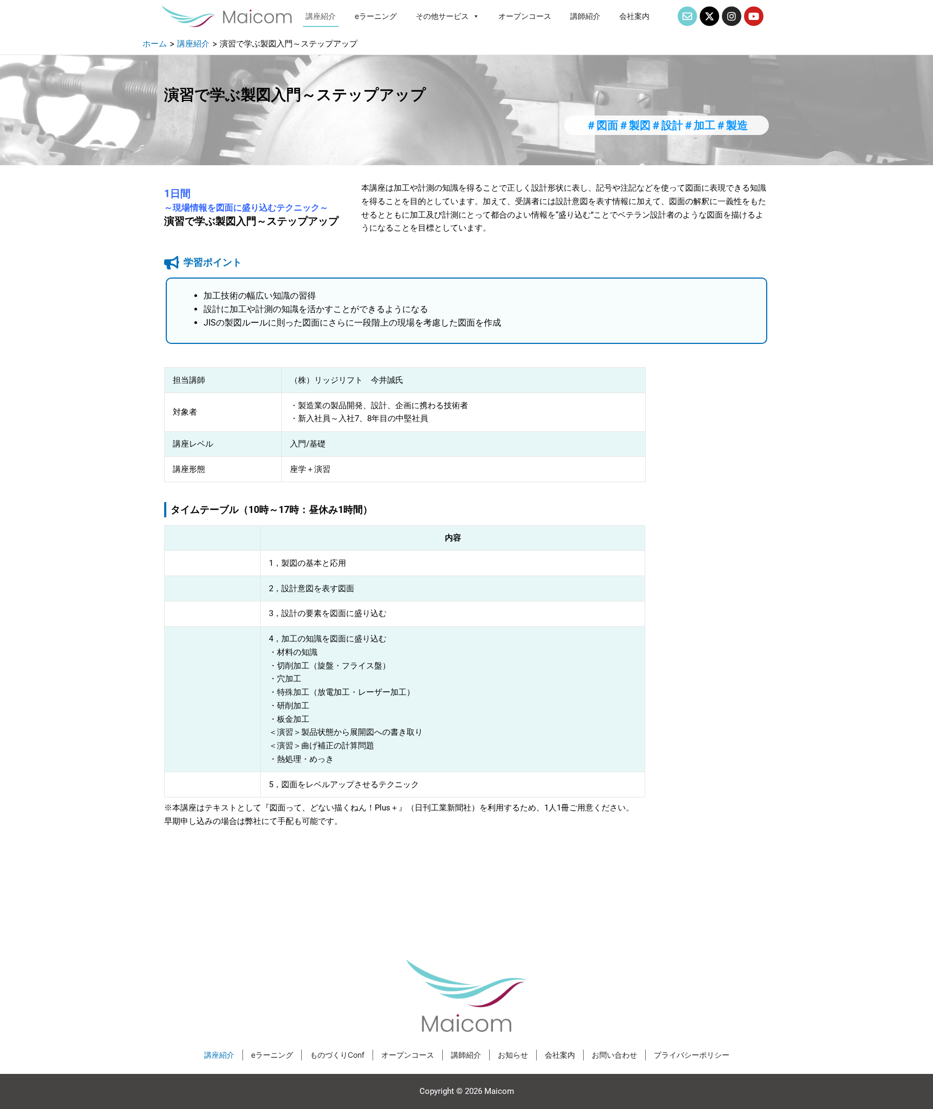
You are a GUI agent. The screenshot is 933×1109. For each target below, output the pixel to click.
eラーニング (376, 16)
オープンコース (524, 16)
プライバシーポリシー (691, 1054)
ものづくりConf (337, 1054)
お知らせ (513, 1054)
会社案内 (634, 16)
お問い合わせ (614, 1054)
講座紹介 (321, 16)
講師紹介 (585, 16)
